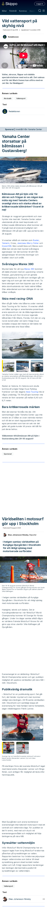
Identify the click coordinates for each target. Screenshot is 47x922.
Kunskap (23, 11)
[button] (41, 345)
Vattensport (20, 98)
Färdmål (13, 11)
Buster (36, 240)
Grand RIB (6, 246)
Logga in (39, 4)
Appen (32, 11)
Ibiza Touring (32, 392)
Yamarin (5, 243)
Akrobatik (7, 98)
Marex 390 (29, 269)
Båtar (4, 11)
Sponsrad (8, 454)
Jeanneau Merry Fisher (28, 243)
